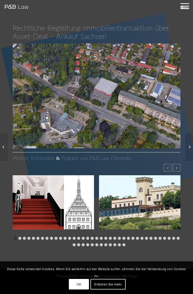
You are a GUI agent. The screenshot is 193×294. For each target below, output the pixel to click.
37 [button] (178, 238)
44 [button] (96, 244)
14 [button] (74, 238)
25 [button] (123, 238)
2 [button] (19, 238)
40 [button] (78, 244)
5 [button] (33, 238)
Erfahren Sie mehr (108, 284)
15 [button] (78, 238)
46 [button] (105, 244)
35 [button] (169, 238)
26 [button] (128, 238)
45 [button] (101, 244)
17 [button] (87, 238)
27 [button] (132, 238)
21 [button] (105, 238)
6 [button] (37, 238)
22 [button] (110, 238)
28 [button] (137, 238)
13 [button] (69, 238)
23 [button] (114, 238)
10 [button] (56, 238)
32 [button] (155, 238)
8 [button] (47, 238)
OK (79, 284)
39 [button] (74, 244)
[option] (53, 205)
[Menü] (182, 6)
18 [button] (92, 238)
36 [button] (173, 238)
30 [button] (146, 238)
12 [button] (65, 238)
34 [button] (164, 238)
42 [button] (87, 244)
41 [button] (83, 244)
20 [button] (101, 238)
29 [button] (141, 238)
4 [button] (28, 238)
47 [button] (110, 244)
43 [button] (92, 244)
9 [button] (51, 238)
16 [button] (83, 238)
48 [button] (114, 244)
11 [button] (60, 238)
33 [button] (160, 238)
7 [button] (42, 238)
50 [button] (123, 244)
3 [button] (24, 238)
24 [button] (119, 238)
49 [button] (119, 244)
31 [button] (151, 238)
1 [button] (15, 238)
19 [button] (96, 238)
